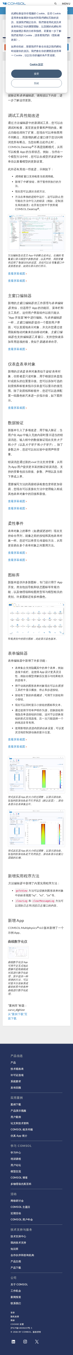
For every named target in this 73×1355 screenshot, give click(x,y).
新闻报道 (16, 1297)
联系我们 (16, 1303)
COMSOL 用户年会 (22, 1219)
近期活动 (16, 1213)
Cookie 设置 (17, 1324)
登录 (13, 1312)
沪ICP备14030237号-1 (21, 1328)
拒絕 (36, 83)
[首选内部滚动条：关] (36, 828)
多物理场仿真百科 (21, 1184)
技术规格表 (17, 1068)
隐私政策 (15, 1316)
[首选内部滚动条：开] (36, 775)
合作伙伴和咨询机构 (22, 1255)
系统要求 (16, 1081)
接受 (36, 73)
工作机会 (16, 1290)
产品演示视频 (18, 1110)
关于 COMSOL (19, 1284)
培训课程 (16, 1158)
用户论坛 (16, 1165)
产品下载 (16, 1267)
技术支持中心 (18, 1236)
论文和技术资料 (20, 1123)
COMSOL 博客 (19, 1177)
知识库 (14, 1248)
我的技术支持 (18, 1242)
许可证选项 (17, 1075)
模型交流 (16, 1171)
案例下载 (16, 1104)
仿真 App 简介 (19, 1135)
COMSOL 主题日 (20, 1207)
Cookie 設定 (36, 64)
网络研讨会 (17, 1200)
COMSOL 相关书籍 (22, 1129)
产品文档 (16, 1261)
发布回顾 (16, 1087)
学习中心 (16, 1152)
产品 (13, 1062)
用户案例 (16, 1117)
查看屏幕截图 (16, 273)
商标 (13, 1320)
